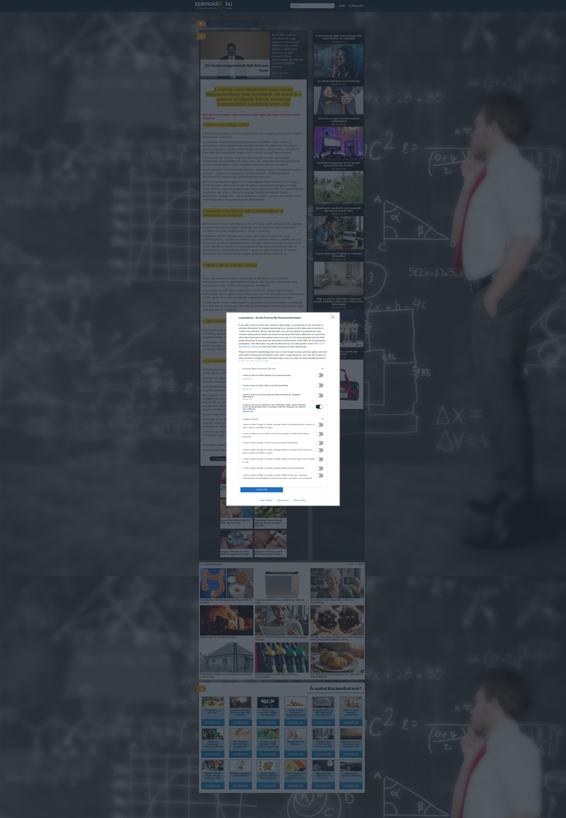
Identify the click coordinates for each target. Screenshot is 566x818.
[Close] (334, 318)
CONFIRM (261, 490)
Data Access (283, 500)
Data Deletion (266, 500)
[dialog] (283, 409)
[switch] (319, 375)
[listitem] (283, 368)
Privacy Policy (299, 500)
